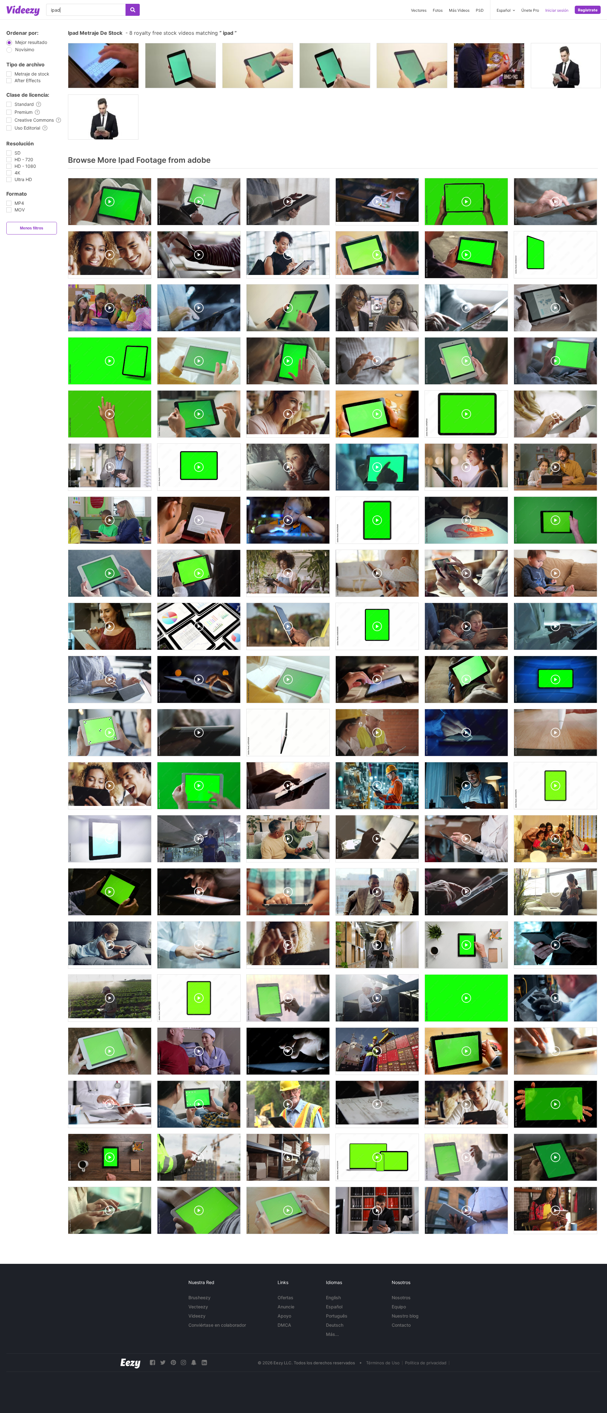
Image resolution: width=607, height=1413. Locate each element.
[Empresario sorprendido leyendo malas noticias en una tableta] (103, 117)
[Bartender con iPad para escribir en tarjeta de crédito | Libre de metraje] (489, 65)
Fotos (438, 10)
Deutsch (334, 1325)
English (333, 1297)
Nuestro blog (405, 1316)
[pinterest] (173, 1363)
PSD (480, 10)
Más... (332, 1334)
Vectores (418, 10)
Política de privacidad (425, 1362)
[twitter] (163, 1363)
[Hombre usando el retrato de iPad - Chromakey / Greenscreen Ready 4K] (412, 65)
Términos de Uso (383, 1362)
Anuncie (286, 1306)
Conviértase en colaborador (217, 1325)
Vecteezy (198, 1306)
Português (336, 1316)
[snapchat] (194, 1363)
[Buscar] (133, 10)
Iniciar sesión (556, 10)
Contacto (401, 1325)
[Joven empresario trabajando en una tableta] (566, 65)
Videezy (196, 1316)
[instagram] (183, 1363)
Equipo (399, 1306)
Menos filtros (31, 228)
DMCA (284, 1325)
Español (334, 1306)
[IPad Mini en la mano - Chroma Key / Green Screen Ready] (180, 65)
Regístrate (588, 10)
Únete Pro (530, 10)
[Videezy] (23, 11)
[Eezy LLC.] (130, 1362)
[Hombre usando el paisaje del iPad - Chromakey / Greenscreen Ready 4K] (257, 65)
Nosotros (401, 1297)
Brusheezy (199, 1297)
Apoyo (284, 1316)
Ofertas (285, 1297)
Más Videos (459, 10)
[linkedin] (204, 1363)
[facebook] (152, 1363)
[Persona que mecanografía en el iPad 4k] (103, 65)
